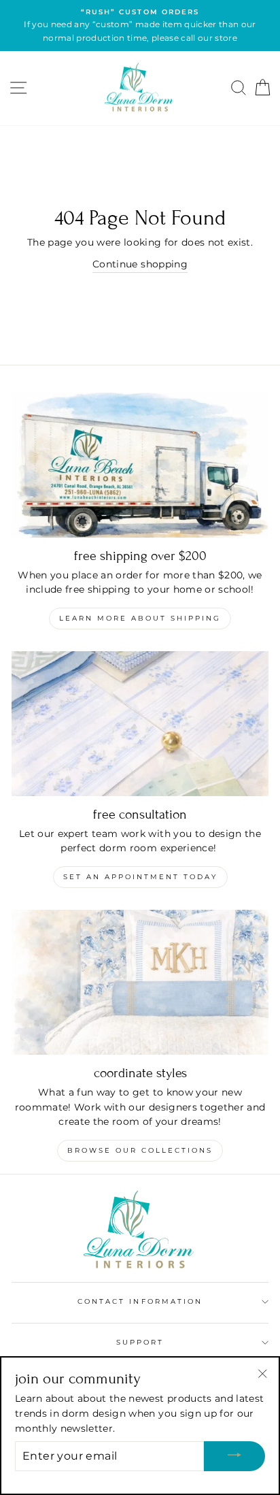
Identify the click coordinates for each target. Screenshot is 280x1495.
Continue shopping (140, 264)
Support (140, 1342)
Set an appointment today (140, 876)
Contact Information (140, 1301)
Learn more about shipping (140, 618)
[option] (140, 25)
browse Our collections (140, 1150)
